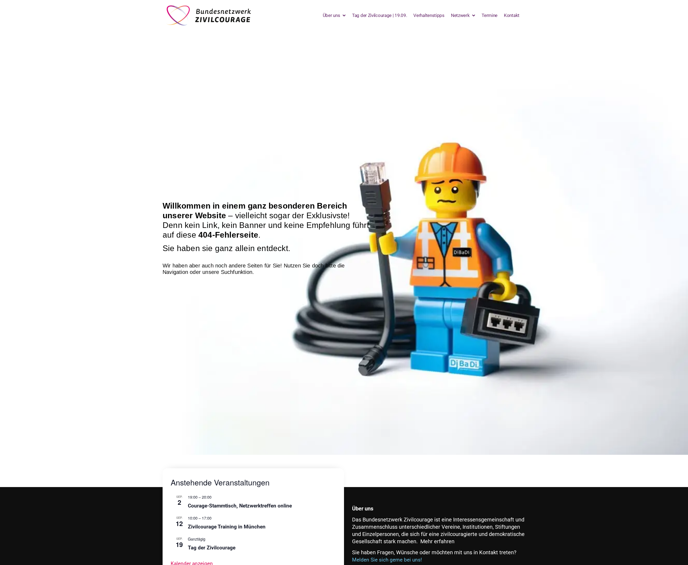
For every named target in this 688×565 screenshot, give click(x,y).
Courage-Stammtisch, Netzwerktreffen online (240, 506)
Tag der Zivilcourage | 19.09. (379, 15)
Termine (489, 15)
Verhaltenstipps (429, 15)
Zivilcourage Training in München (227, 527)
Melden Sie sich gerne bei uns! (387, 560)
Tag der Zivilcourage (211, 548)
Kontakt (511, 15)
